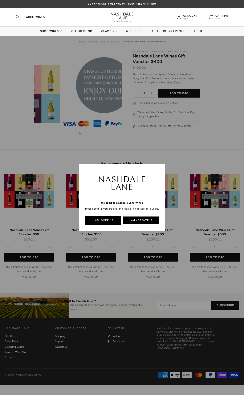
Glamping (109, 31)
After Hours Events (168, 31)
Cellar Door (81, 31)
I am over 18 (103, 220)
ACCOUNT (190, 15)
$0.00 (217, 19)
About (199, 31)
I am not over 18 (141, 220)
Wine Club (134, 31)
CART (221, 15)
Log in (185, 19)
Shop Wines (49, 31)
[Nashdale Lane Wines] (122, 17)
